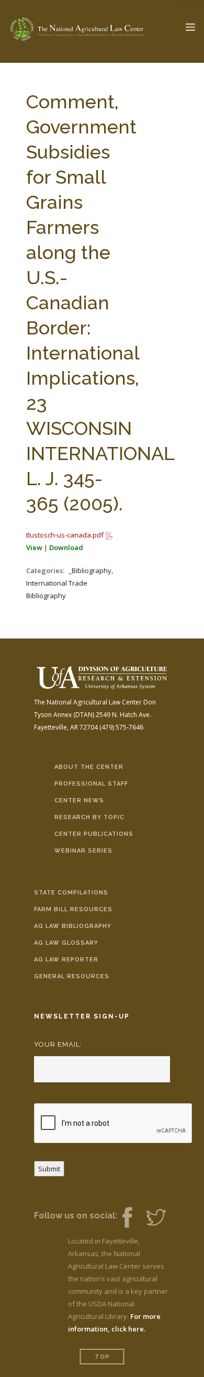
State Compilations (71, 892)
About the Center (88, 767)
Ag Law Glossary (66, 942)
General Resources (71, 976)
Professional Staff (91, 783)
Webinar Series (83, 850)
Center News (79, 800)
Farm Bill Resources (73, 909)
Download (66, 547)
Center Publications (93, 834)
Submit (49, 1168)
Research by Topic (89, 817)
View (34, 547)
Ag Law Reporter (66, 959)
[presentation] (113, 1123)
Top (102, 1356)
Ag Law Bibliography (72, 926)
